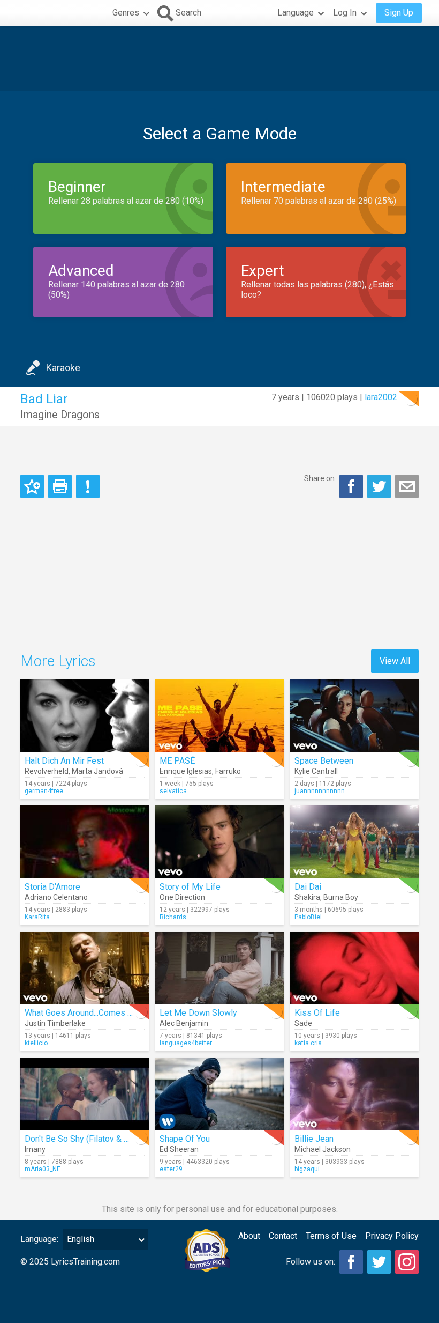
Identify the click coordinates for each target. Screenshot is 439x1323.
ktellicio (36, 1043)
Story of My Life (190, 887)
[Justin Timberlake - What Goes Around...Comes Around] (84, 968)
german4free (44, 791)
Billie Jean (314, 1139)
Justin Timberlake (55, 1023)
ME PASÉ (177, 761)
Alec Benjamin (184, 1023)
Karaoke (63, 367)
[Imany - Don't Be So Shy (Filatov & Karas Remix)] (84, 1094)
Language (295, 13)
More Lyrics (58, 661)
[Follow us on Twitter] (379, 1262)
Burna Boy (340, 897)
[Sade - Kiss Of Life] (354, 968)
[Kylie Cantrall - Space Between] (354, 715)
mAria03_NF (42, 1169)
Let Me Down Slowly (198, 1013)
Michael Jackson (322, 1149)
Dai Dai (307, 887)
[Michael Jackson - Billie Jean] (354, 1094)
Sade (303, 1023)
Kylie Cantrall (316, 771)
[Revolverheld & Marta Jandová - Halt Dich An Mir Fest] (84, 715)
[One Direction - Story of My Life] (219, 841)
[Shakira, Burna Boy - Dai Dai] (354, 841)
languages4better (186, 1043)
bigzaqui (307, 1169)
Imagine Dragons (60, 414)
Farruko (228, 771)
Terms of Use (331, 1236)
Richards (173, 917)
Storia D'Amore (52, 887)
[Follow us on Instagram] (407, 1262)
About (249, 1236)
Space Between (323, 761)
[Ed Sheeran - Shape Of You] (219, 1094)
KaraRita (37, 917)
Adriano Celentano (56, 897)
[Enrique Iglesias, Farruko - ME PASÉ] (219, 715)
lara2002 (381, 397)
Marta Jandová (97, 771)
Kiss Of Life (317, 1013)
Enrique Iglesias (186, 771)
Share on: (320, 478)
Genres (125, 13)
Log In (345, 13)
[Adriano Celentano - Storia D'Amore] (84, 841)
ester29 (171, 1169)
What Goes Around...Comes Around (89, 1013)
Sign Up (398, 13)
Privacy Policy (392, 1236)
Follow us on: (310, 1262)
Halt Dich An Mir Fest (64, 761)
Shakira (307, 897)
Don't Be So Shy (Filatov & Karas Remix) (99, 1139)
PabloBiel (308, 917)
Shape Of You (185, 1139)
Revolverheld (47, 771)
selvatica (173, 791)
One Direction (182, 897)
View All (395, 661)
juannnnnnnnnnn (319, 791)
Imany (35, 1149)
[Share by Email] (407, 486)
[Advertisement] (219, 58)
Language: (39, 1239)
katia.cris (308, 1043)
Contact (283, 1236)
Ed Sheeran (179, 1149)
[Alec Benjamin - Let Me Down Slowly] (219, 968)
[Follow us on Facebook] (351, 1262)
